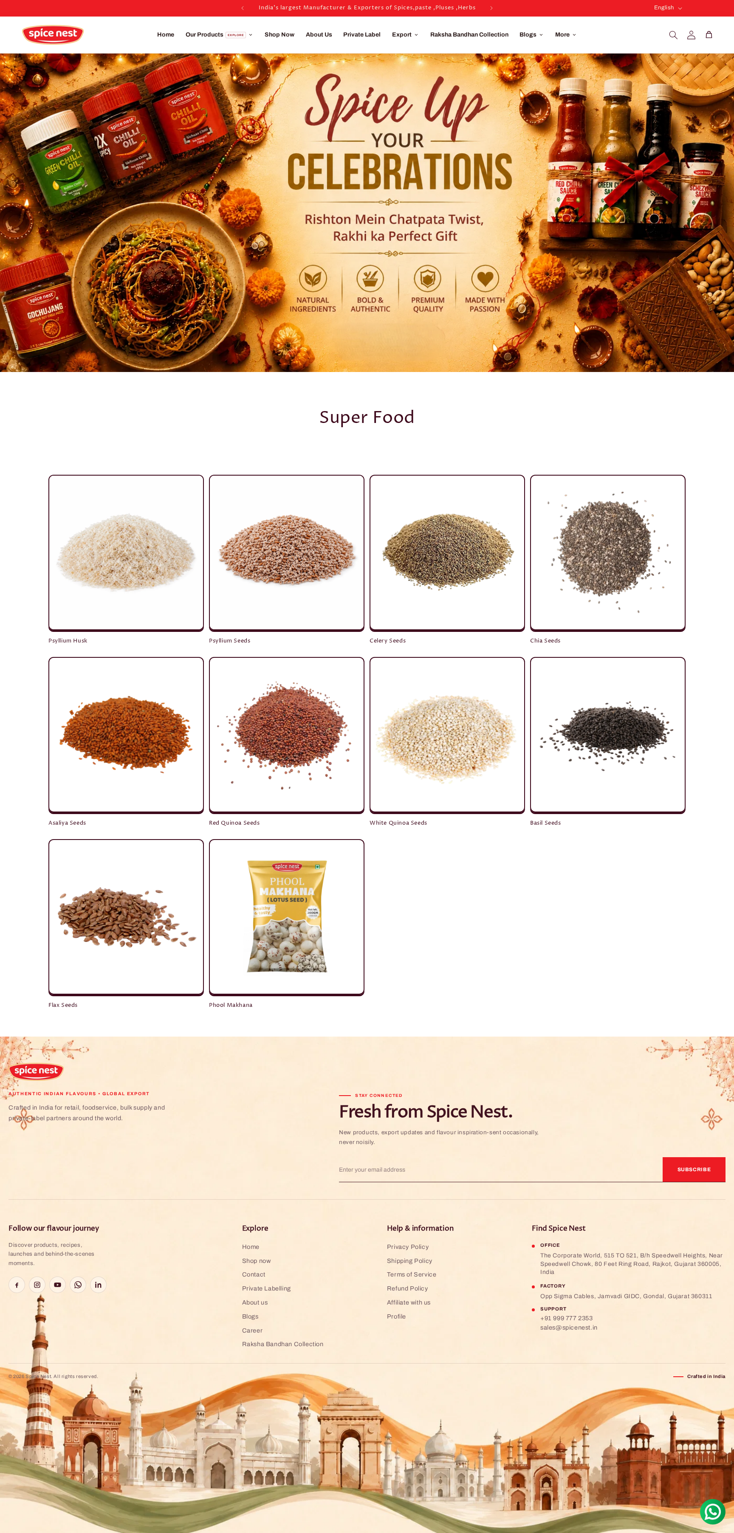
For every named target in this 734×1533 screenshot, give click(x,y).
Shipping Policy (409, 1260)
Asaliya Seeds (67, 823)
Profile (396, 1316)
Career (252, 1330)
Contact (253, 1274)
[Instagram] (37, 1285)
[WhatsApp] (78, 1285)
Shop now (256, 1260)
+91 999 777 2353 (566, 1318)
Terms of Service (412, 1274)
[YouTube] (57, 1285)
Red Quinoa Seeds (234, 823)
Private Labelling (266, 1288)
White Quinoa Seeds (398, 823)
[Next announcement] (491, 8)
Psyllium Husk (68, 641)
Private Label (362, 34)
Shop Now (279, 34)
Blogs (250, 1316)
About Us (319, 34)
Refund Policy (407, 1288)
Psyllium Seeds (229, 641)
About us (255, 1302)
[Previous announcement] (242, 8)
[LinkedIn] (98, 1285)
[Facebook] (16, 1285)
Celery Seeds (388, 641)
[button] (673, 35)
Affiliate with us (409, 1302)
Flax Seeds (63, 1005)
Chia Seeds (545, 641)
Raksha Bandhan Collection (469, 34)
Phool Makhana (231, 1005)
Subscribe (694, 1169)
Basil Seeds (545, 823)
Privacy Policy (408, 1246)
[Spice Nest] (36, 1072)
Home (165, 34)
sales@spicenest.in (569, 1327)
